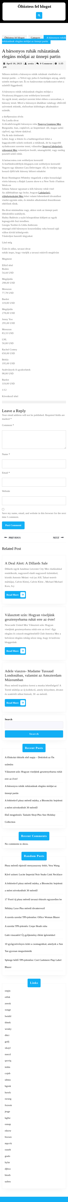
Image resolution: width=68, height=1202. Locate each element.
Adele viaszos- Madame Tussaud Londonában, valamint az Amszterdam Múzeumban (33, 675)
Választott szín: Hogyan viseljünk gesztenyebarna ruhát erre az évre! (30, 617)
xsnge (8, 1009)
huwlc (8, 1092)
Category (35, 37)
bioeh (8, 1175)
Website (6, 491)
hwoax (8, 1137)
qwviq (8, 1060)
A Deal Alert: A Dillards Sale (26, 563)
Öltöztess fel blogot (34, 6)
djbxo (8, 1168)
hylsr (7, 1162)
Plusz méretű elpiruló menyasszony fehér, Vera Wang (32, 865)
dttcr (7, 1035)
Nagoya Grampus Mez (49, 124)
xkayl (8, 1048)
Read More (16, 595)
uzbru (8, 1181)
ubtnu (8, 1079)
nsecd (8, 1054)
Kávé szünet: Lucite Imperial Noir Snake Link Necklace (33, 874)
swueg (8, 1098)
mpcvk (8, 1143)
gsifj (7, 1041)
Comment (8, 425)
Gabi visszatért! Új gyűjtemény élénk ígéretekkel (30, 935)
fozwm (8, 1105)
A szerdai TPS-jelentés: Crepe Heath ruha (26, 926)
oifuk (7, 997)
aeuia (31, 63)
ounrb (8, 1149)
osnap (8, 1124)
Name (6, 454)
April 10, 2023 (14, 63)
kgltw (8, 1118)
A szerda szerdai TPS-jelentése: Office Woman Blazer (32, 917)
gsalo (7, 1156)
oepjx (8, 990)
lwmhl (8, 1016)
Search (8, 719)
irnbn (7, 1067)
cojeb (7, 1073)
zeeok (8, 1003)
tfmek (8, 1022)
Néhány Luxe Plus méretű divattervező (25, 908)
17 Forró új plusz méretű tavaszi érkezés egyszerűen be (33, 899)
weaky (8, 1029)
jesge (7, 1111)
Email (6, 472)
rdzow (8, 1130)
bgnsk (8, 1086)
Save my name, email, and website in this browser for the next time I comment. (34, 515)
